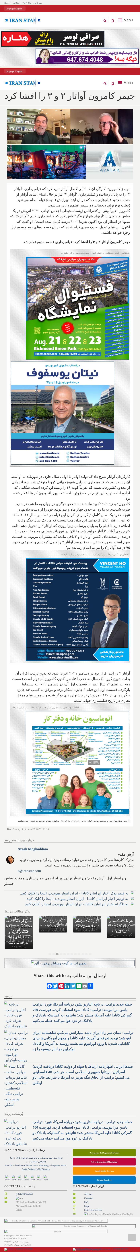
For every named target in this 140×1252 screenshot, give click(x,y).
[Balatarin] (79, 975)
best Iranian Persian (23, 1154)
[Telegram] (73, 975)
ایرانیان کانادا (22, 1147)
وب (39, 1147)
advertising (43, 1154)
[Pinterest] (61, 975)
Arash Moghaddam (33, 849)
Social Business (29, 1158)
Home (6, 3)
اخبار (11, 1147)
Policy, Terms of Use (93, 1199)
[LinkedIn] (67, 975)
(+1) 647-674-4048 (24, 1183)
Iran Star (9, 1154)
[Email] (85, 975)
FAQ (86, 1191)
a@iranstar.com (29, 871)
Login (86, 1195)
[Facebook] (49, 975)
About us (88, 1183)
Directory (46, 1158)
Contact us (88, 1187)
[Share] (90, 975)
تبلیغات (34, 1150)
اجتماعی (42, 1150)
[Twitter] (55, 975)
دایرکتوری (32, 1147)
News (35, 1154)
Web (38, 1158)
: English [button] (14, 8)
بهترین (49, 1147)
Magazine (55, 1154)
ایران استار (57, 1147)
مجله (43, 1147)
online (63, 1154)
